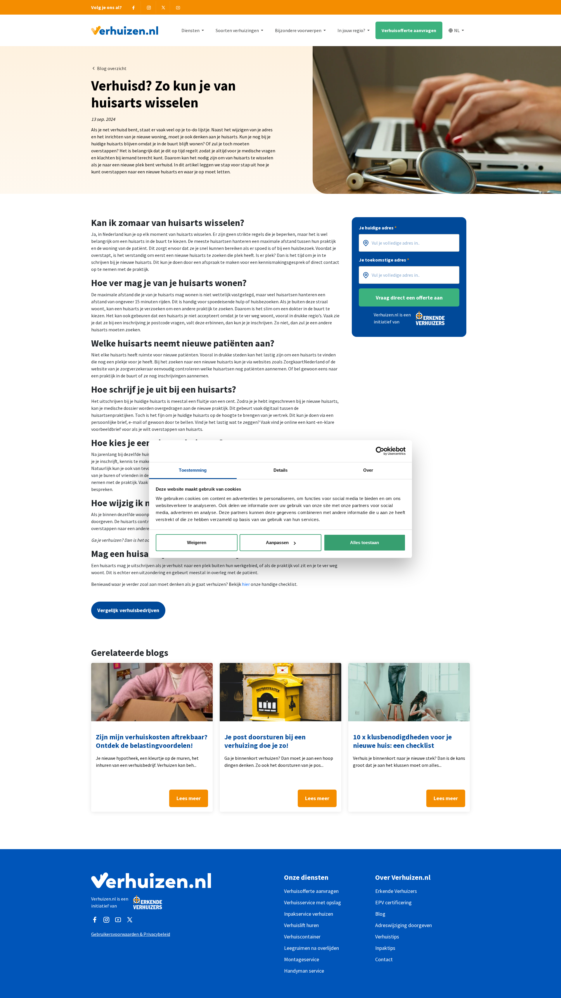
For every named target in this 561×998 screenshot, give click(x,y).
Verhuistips (387, 936)
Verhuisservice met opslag (312, 902)
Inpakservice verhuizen (308, 913)
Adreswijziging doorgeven (403, 925)
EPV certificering (393, 902)
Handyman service (304, 970)
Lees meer (188, 798)
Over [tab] (368, 470)
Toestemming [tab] (193, 470)
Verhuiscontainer (302, 936)
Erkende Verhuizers (396, 891)
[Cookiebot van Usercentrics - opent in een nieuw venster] (380, 451)
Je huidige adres (377, 228)
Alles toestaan (364, 542)
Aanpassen (277, 542)
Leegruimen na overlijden (311, 948)
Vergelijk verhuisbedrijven (128, 610)
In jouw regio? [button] (351, 30)
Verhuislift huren (301, 925)
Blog (380, 913)
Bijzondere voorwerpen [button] (298, 30)
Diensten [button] (190, 30)
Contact (384, 959)
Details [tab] (280, 470)
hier (246, 584)
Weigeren (196, 542)
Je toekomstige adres (384, 260)
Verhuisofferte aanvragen (409, 30)
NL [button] (457, 30)
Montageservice (301, 959)
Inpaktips (385, 948)
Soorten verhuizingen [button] (238, 30)
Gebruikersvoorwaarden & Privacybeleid (130, 934)
